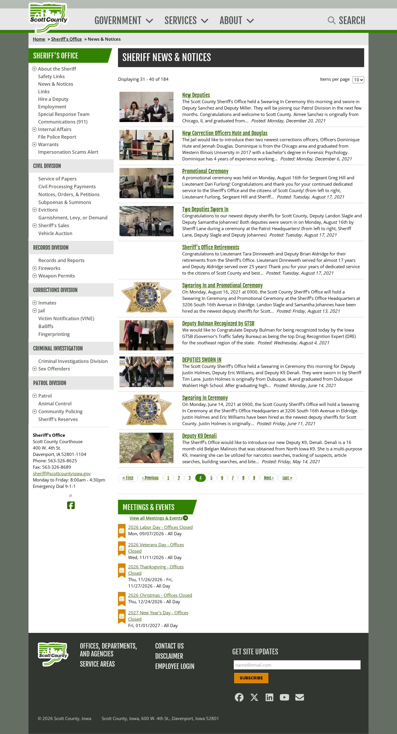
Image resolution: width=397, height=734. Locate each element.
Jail (41, 310)
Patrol (45, 396)
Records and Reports (61, 260)
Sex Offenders (54, 369)
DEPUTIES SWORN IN (201, 360)
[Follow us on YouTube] (284, 699)
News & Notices (55, 84)
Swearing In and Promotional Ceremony (222, 285)
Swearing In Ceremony (205, 398)
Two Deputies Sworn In (205, 209)
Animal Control (54, 403)
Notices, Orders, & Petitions (69, 194)
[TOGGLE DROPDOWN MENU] (33, 210)
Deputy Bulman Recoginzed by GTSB (218, 323)
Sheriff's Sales (53, 225)
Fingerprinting (54, 334)
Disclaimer (169, 656)
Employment (52, 106)
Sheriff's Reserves (58, 419)
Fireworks (49, 268)
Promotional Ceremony (205, 171)
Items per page (335, 79)
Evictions (48, 210)
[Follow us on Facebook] (239, 699)
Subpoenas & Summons (64, 202)
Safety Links (51, 76)
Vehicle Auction (55, 233)
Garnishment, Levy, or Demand (73, 217)
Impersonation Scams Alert (68, 152)
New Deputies (196, 95)
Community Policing (60, 411)
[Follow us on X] (254, 699)
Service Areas (97, 664)
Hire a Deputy (53, 99)
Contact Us (169, 646)
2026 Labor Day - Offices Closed (160, 527)
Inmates (47, 303)
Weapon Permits (56, 276)
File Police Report (57, 137)
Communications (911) (62, 122)
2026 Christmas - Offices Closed (160, 595)
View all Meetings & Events (156, 518)
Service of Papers (57, 179)
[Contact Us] (299, 699)
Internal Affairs (54, 129)
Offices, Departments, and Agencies (108, 650)
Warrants (48, 144)
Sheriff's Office (66, 39)
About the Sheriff (57, 69)
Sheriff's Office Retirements (210, 247)
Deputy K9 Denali (199, 436)
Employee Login (174, 666)
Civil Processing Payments (67, 186)
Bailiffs (45, 326)
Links (44, 91)
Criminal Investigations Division (73, 361)
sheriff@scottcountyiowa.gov (62, 473)
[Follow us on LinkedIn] (269, 699)
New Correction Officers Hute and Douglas (224, 133)
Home (39, 39)
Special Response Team (64, 114)
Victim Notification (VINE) (66, 318)
